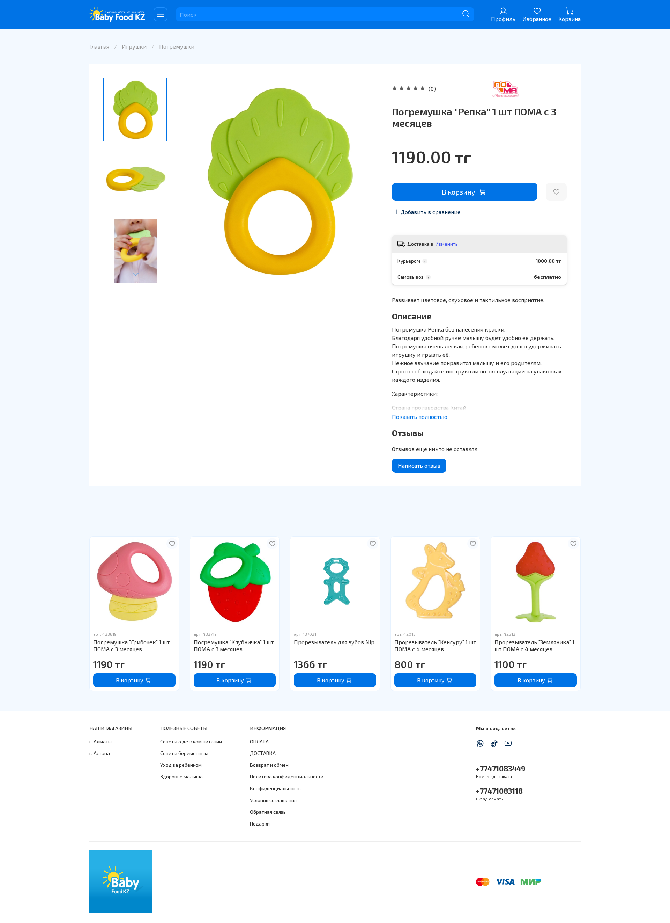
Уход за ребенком (181, 765)
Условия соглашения (273, 800)
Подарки (260, 824)
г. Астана (99, 753)
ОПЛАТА (259, 741)
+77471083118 (499, 790)
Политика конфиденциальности (286, 776)
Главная (99, 46)
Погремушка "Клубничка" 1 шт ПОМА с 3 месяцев (234, 645)
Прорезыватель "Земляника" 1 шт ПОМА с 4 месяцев (534, 645)
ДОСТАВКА (263, 753)
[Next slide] (135, 274)
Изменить (447, 244)
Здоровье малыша (181, 776)
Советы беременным (184, 753)
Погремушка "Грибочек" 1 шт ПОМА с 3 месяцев (131, 645)
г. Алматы (100, 741)
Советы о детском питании (191, 741)
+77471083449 (500, 768)
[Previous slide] (189, 180)
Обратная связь (268, 812)
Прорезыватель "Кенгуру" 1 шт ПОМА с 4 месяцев (435, 645)
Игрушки (134, 46)
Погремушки (176, 46)
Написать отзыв (419, 465)
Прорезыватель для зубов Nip (334, 642)
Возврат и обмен (269, 765)
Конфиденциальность (275, 788)
